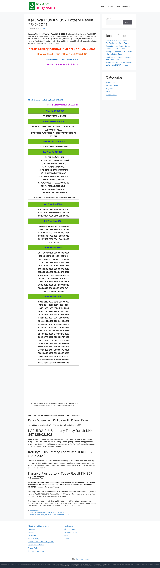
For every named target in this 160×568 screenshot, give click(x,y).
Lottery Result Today (123, 6)
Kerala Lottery (34, 510)
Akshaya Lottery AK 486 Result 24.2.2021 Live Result (47, 512)
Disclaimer (32, 535)
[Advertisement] (62, 84)
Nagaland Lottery (112, 88)
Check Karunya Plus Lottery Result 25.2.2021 (62, 59)
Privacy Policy (33, 548)
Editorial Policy (33, 539)
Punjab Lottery (111, 95)
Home (102, 6)
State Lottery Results (83, 559)
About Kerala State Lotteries (38, 526)
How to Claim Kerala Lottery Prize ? (41, 542)
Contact (110, 6)
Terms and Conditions (36, 551)
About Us (31, 529)
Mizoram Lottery (112, 85)
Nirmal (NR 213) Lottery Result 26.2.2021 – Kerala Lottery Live (49, 514)
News (108, 92)
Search (108, 19)
